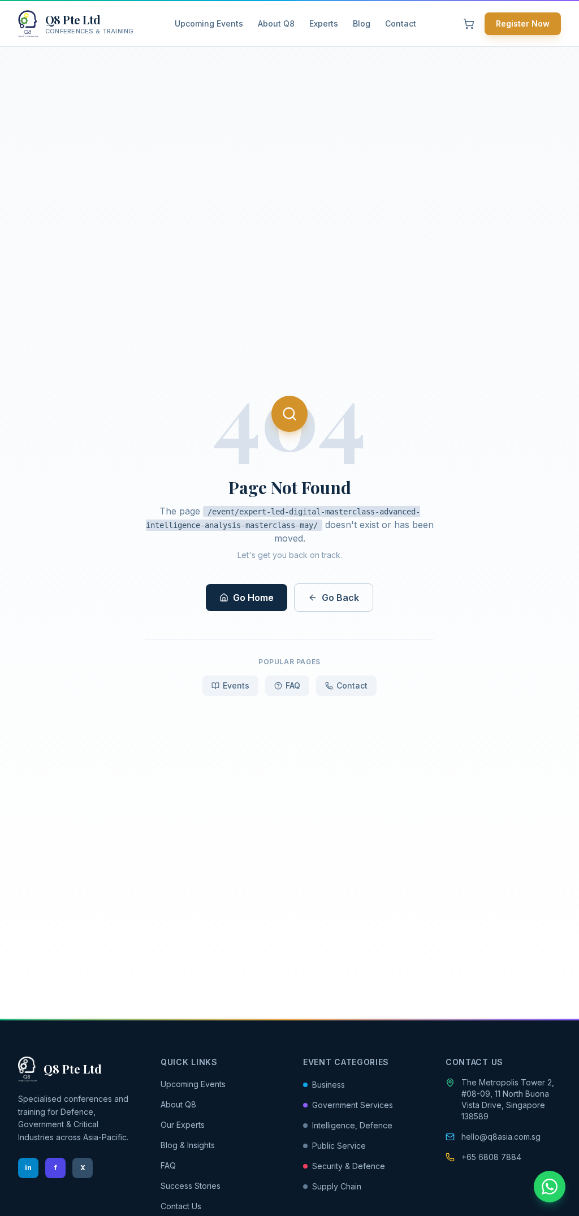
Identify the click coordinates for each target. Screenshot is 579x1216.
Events (236, 685)
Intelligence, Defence (352, 1125)
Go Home (253, 597)
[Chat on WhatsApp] (549, 1186)
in (28, 1167)
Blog (361, 23)
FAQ (293, 685)
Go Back (340, 597)
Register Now (523, 23)
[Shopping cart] (468, 23)
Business (328, 1084)
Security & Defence (348, 1166)
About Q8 (276, 23)
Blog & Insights (188, 1145)
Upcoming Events (209, 23)
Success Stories (191, 1186)
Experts (323, 23)
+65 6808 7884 (491, 1157)
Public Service (339, 1145)
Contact (400, 23)
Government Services (352, 1105)
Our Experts (183, 1125)
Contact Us (181, 1206)
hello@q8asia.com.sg (501, 1136)
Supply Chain (336, 1186)
